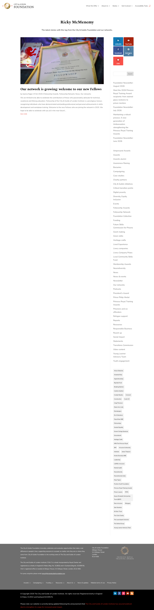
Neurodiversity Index (120, 476)
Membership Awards (122, 264)
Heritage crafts (119, 240)
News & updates (83, 583)
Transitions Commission (123, 345)
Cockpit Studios (118, 395)
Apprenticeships (118, 379)
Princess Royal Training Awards (123, 488)
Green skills (118, 236)
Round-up (117, 333)
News (77, 94)
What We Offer (91, 6)
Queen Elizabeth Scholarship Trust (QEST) (122, 497)
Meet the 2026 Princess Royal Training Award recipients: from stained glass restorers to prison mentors (123, 96)
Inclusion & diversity (124, 447)
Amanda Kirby (118, 375)
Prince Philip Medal (121, 297)
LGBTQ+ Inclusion (119, 464)
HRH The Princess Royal (121, 443)
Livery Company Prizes (122, 252)
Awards (116, 155)
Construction (117, 399)
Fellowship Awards (51, 94)
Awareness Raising (121, 163)
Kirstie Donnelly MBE (120, 455)
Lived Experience (120, 244)
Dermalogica (117, 411)
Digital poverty (119, 192)
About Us (105, 6)
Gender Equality (118, 427)
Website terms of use (98, 583)
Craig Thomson (118, 403)
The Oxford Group (119, 523)
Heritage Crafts (118, 439)
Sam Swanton (118, 507)
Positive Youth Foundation (121, 484)
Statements (118, 341)
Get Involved (126, 6)
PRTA (126, 492)
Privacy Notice (111, 583)
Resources (117, 324)
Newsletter (118, 280)
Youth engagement (121, 361)
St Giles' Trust (118, 511)
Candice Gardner (118, 391)
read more (23, 114)
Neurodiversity (119, 268)
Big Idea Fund (118, 383)
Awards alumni (119, 159)
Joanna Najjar (27, 94)
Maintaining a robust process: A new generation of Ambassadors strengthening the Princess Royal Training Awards (123, 124)
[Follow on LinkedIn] (115, 593)
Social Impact (119, 337)
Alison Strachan (118, 371)
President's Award (121, 293)
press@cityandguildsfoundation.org (53, 574)
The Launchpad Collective (121, 519)
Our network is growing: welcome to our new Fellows (61, 89)
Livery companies (120, 248)
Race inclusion (118, 503)
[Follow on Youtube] (127, 593)
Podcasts (117, 289)
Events (116, 203)
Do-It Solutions (118, 415)
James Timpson (126, 451)
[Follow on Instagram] (123, 593)
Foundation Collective (122, 216)
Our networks (86, 94)
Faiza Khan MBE (118, 419)
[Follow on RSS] (132, 593)
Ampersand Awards (121, 150)
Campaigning (119, 171)
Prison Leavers (118, 492)
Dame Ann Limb (118, 407)
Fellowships (117, 423)
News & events (119, 276)
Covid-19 (126, 399)
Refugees (127, 503)
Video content (119, 349)
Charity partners (120, 179)
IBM (115, 447)
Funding (116, 220)
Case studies (118, 175)
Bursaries (117, 167)
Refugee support (120, 316)
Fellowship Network (67, 94)
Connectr (128, 395)
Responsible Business (122, 328)
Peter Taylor (117, 480)
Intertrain (116, 451)
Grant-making (119, 232)
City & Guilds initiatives (123, 184)
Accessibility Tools (141, 6)
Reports (116, 320)
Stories (115, 6)
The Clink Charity (119, 515)
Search (130, 74)
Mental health (118, 468)
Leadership (117, 460)
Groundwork (117, 435)
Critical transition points (123, 188)
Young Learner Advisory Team (122, 528)
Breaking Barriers (119, 387)
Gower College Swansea (121, 431)
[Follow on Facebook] (119, 593)
